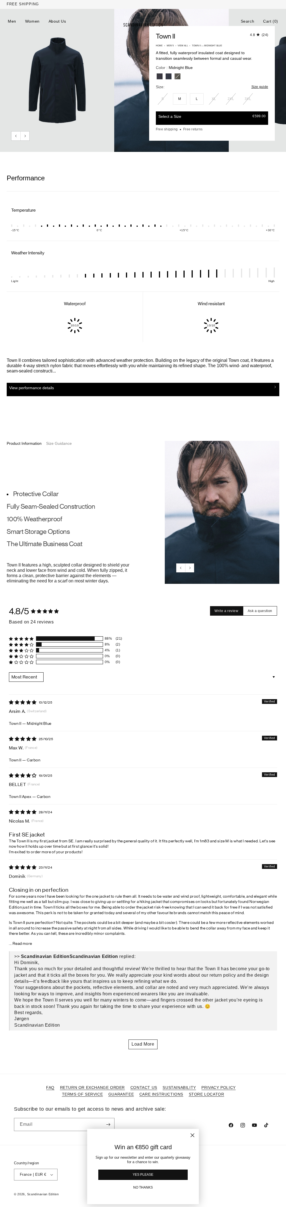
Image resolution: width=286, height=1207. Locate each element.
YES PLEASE (143, 1175)
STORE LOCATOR (206, 1094)
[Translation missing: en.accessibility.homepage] (143, 25)
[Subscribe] (108, 1124)
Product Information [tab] (24, 443)
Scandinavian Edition (43, 1194)
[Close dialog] (192, 1135)
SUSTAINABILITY (179, 1087)
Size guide (259, 87)
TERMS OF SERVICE (82, 1094)
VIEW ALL (183, 45)
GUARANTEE (121, 1094)
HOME (159, 45)
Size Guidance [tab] (59, 443)
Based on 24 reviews (31, 622)
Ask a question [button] (260, 611)
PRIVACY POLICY (218, 1087)
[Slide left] (180, 567)
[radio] (159, 76)
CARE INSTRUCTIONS (161, 1094)
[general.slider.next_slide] (24, 136)
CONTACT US (143, 1087)
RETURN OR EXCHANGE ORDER (92, 1087)
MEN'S (170, 45)
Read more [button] (22, 944)
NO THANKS (143, 1187)
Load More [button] (143, 1044)
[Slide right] (189, 567)
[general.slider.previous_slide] (15, 136)
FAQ (50, 1087)
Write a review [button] (226, 611)
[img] (23, 702)
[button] (247, 21)
